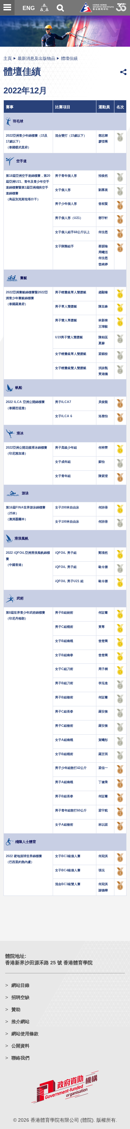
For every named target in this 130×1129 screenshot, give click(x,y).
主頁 (7, 58)
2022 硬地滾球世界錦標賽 (24, 856)
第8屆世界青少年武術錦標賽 (25, 612)
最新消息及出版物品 (36, 58)
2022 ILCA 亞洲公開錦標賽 (25, 402)
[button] (44, 8)
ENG (29, 8)
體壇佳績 (69, 58)
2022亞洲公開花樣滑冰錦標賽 (26, 447)
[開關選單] (7, 7)
